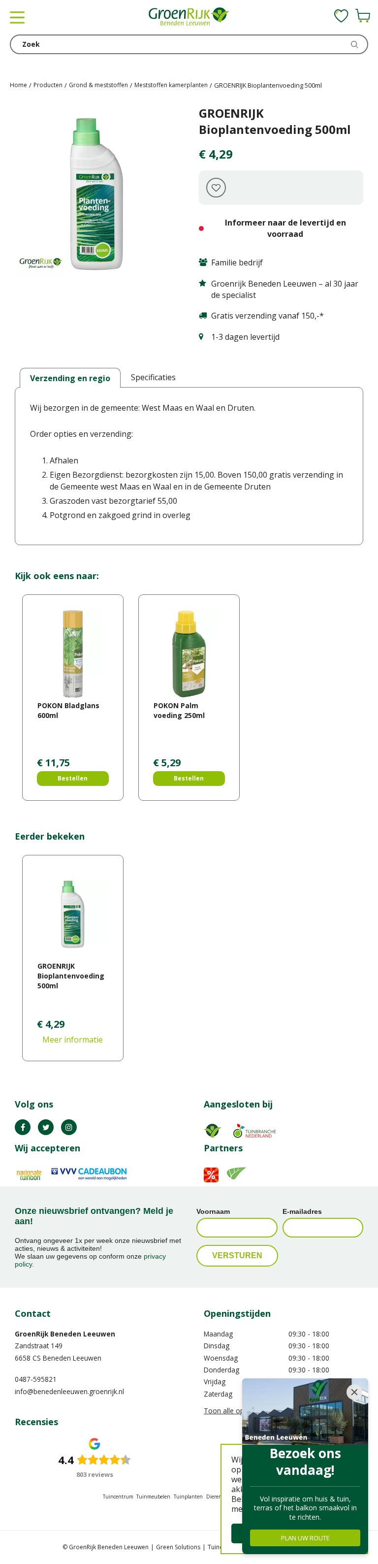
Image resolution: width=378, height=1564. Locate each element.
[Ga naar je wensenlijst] (341, 16)
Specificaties (153, 377)
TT (46, 1127)
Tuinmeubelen (153, 1496)
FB (23, 1127)
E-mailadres (302, 1211)
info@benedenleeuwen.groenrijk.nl (69, 1391)
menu (17, 17)
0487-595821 (36, 1379)
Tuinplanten (188, 1496)
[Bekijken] (362, 16)
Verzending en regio (70, 378)
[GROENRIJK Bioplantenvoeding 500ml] (97, 194)
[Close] (354, 1392)
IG (69, 1127)
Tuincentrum (118, 1496)
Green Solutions (178, 1547)
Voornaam (213, 1211)
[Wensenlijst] (341, 16)
